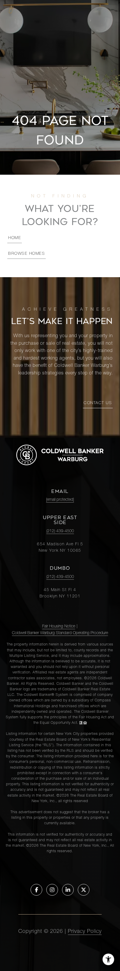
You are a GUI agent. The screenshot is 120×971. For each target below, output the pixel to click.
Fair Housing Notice (58, 627)
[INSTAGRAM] (52, 890)
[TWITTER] (83, 890)
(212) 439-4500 (60, 531)
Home (14, 238)
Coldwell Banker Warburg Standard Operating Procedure (60, 633)
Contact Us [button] (98, 403)
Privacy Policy (85, 931)
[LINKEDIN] (68, 890)
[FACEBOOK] (36, 890)
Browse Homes (26, 254)
